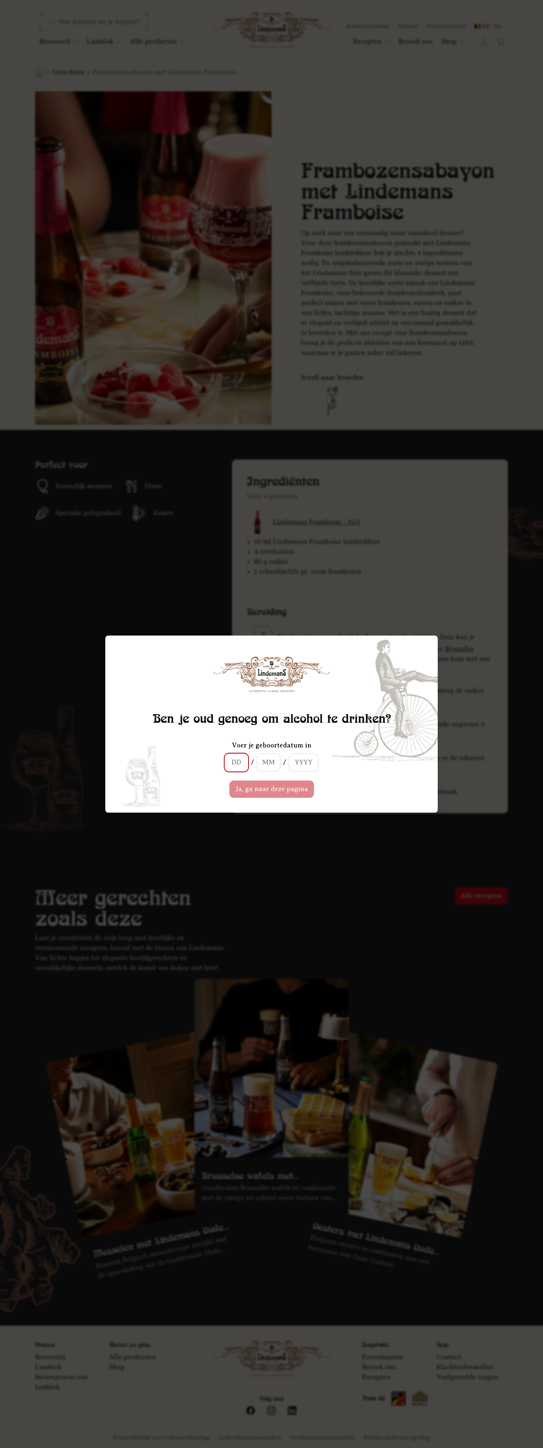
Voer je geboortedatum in (271, 745)
